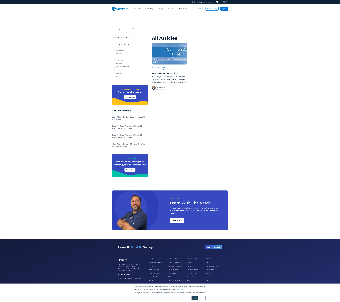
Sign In (224, 9)
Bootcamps (152, 266)
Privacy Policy (180, 289)
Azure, (154, 67)
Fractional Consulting (175, 266)
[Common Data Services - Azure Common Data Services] (169, 53)
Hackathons (172, 273)
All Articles (119, 53)
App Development (122, 67)
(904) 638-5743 (223, 2)
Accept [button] (194, 298)
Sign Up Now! (130, 97)
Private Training (154, 270)
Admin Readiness (173, 277)
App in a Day (120, 70)
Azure (118, 76)
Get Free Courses (213, 247)
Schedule (171, 9)
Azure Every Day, (163, 67)
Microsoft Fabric (192, 273)
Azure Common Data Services (162, 70)
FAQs (208, 280)
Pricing (200, 9)
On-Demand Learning (156, 262)
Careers (208, 273)
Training (160, 9)
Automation (120, 73)
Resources (183, 9)
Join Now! (177, 220)
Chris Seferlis (160, 87)
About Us (209, 262)
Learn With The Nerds (156, 277)
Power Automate (192, 270)
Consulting (149, 9)
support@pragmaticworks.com (130, 278)
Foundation (210, 270)
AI (116, 57)
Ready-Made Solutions (175, 280)
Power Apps (191, 266)
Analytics (119, 63)
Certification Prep (154, 273)
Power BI (190, 262)
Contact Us (130, 170)
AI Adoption (120, 60)
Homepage (116, 29)
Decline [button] (202, 298)
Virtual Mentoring (173, 270)
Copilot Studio (191, 277)
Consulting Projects (174, 262)
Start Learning (212, 9)
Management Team (212, 266)
